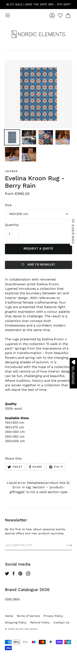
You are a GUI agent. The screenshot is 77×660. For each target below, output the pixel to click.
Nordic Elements (26, 628)
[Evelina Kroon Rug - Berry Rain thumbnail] (12, 137)
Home (9, 615)
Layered (11, 171)
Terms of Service (28, 615)
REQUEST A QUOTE (39, 248)
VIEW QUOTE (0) (73, 231)
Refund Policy (40, 622)
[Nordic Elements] (38, 34)
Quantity (12, 225)
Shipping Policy (15, 622)
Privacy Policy (53, 615)
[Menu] (7, 15)
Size (8, 205)
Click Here (12, 598)
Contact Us (61, 622)
